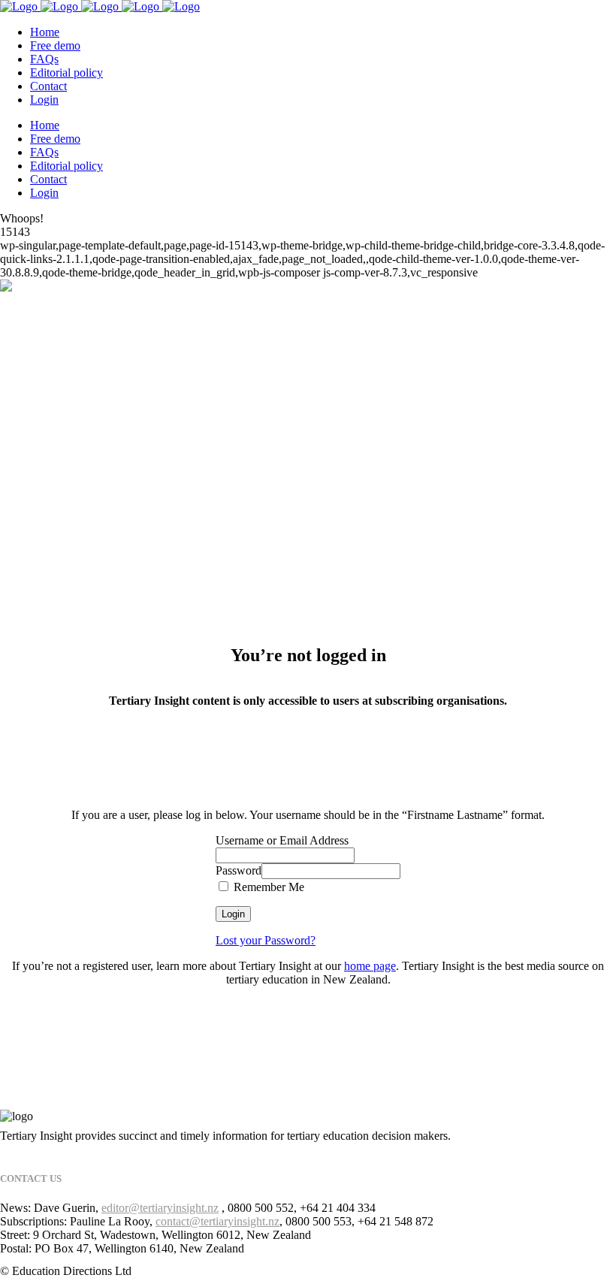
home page (370, 965)
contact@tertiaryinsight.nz (217, 1221)
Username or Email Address (282, 840)
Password (238, 870)
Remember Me (267, 887)
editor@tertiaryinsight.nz (160, 1207)
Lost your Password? (266, 940)
